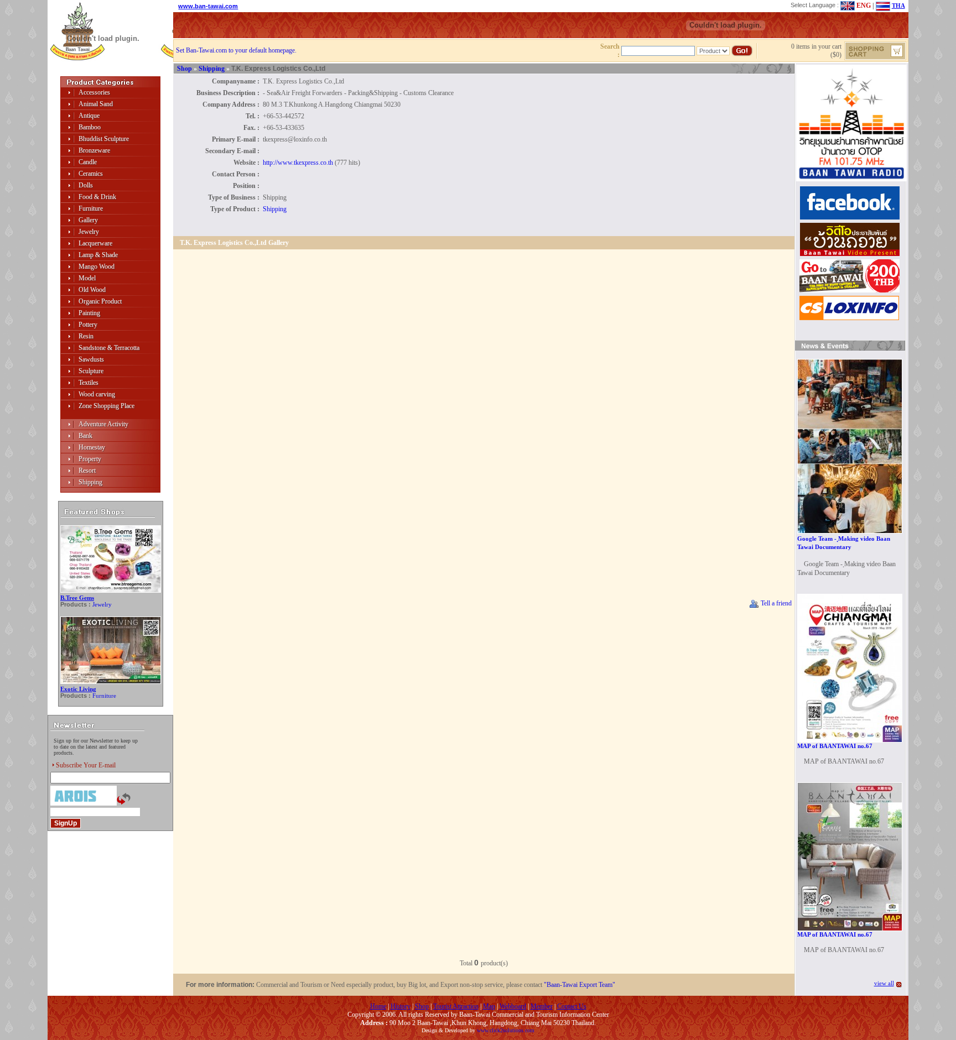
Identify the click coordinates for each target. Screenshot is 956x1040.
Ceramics (91, 173)
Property (90, 459)
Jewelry (89, 232)
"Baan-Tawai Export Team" (579, 985)
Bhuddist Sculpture (104, 139)
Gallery (88, 220)
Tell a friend (775, 603)
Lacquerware (95, 243)
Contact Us (571, 1006)
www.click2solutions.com (505, 1030)
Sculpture (91, 371)
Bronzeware (94, 150)
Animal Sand (96, 104)
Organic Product (100, 301)
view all (884, 983)
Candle (88, 162)
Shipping (90, 482)
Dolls (86, 185)
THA (898, 5)
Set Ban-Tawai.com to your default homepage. (236, 50)
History (401, 1006)
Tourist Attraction (456, 1006)
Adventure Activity (103, 424)
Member (542, 1006)
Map (489, 1006)
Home (378, 1006)
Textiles (88, 382)
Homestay (92, 447)
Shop (184, 68)
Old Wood (92, 290)
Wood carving (97, 394)
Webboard (513, 1006)
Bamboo (90, 127)
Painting (89, 313)
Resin (86, 336)
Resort (87, 470)
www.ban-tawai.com (208, 6)
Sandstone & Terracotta (109, 348)
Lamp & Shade (98, 255)
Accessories (94, 92)
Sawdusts (91, 359)
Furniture (91, 208)
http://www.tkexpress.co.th (298, 162)
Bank (85, 436)
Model (87, 278)
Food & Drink (97, 197)
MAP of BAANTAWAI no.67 (834, 746)
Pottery (88, 324)
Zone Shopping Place (106, 406)
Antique (89, 115)
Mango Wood (97, 266)
